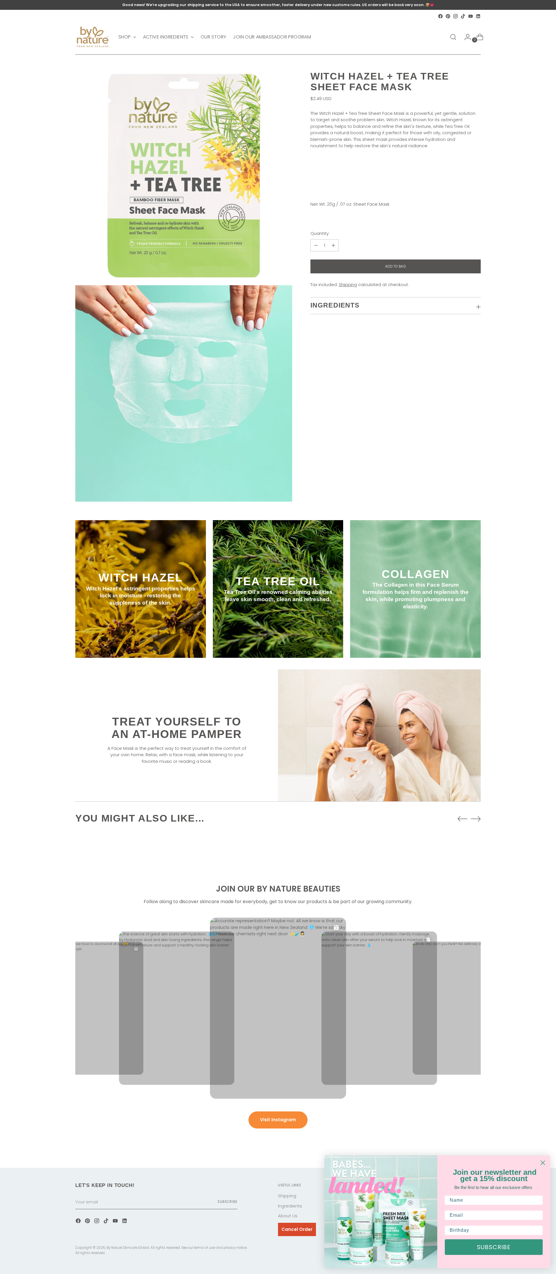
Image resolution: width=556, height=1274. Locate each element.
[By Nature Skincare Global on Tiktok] (463, 16)
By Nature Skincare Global (128, 1247)
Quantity (319, 234)
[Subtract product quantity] (333, 245)
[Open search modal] (453, 37)
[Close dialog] (543, 1163)
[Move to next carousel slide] (476, 819)
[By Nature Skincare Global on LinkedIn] (478, 16)
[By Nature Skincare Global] (92, 37)
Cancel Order (296, 1229)
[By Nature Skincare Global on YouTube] (470, 16)
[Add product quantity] (316, 245)
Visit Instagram (278, 1120)
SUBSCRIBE (494, 1247)
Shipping (348, 284)
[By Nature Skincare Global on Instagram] (455, 16)
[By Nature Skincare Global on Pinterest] (448, 16)
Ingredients (290, 1206)
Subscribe (227, 1201)
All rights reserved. (90, 1253)
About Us (287, 1216)
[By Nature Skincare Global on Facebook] (440, 16)
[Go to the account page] (465, 37)
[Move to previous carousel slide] (462, 819)
